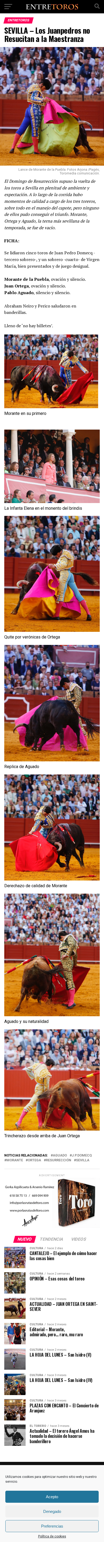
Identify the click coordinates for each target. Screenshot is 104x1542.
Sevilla (82, 1160)
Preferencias (52, 1526)
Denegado (52, 1511)
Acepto (52, 1496)
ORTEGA (34, 1160)
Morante (14, 1160)
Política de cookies (52, 1536)
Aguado (60, 1155)
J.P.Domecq (82, 1155)
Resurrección (58, 1160)
